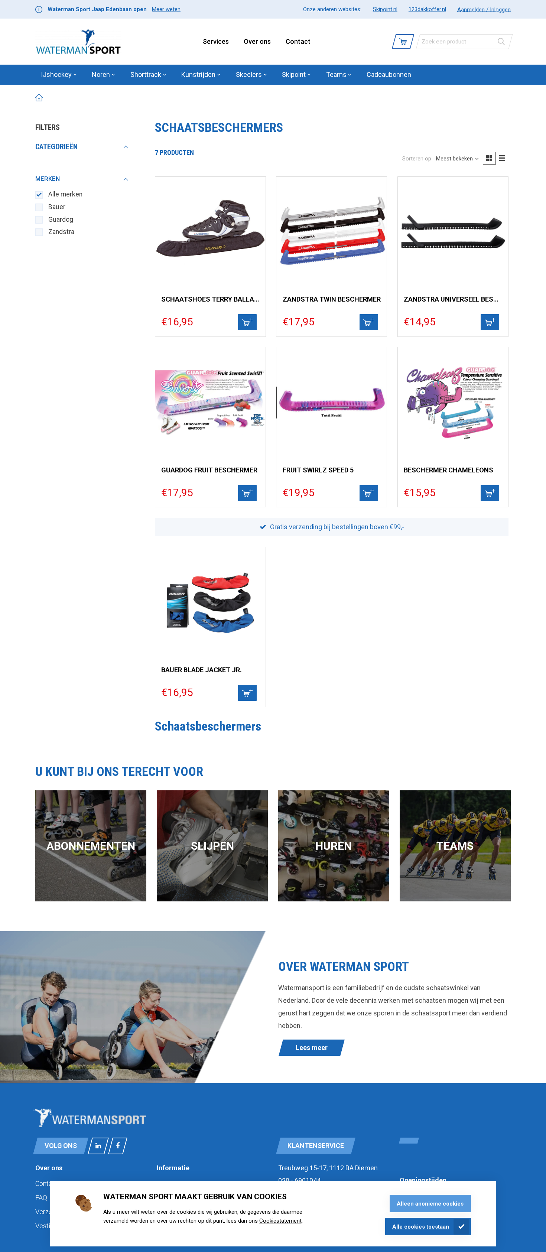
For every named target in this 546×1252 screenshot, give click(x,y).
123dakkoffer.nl (427, 9)
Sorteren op (416, 158)
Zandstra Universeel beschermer (453, 299)
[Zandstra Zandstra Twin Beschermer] (331, 232)
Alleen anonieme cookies (430, 1203)
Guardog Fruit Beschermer (209, 470)
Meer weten (166, 9)
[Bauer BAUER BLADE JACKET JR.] (210, 602)
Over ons (257, 41)
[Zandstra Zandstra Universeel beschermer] (453, 232)
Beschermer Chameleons (448, 470)
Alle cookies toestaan (420, 1226)
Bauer (56, 207)
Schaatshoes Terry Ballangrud (210, 299)
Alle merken (65, 194)
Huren (333, 845)
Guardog (60, 219)
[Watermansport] (78, 42)
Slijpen (212, 845)
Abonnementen (90, 845)
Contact (298, 41)
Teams (455, 845)
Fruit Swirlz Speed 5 (318, 470)
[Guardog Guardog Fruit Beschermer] (210, 402)
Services (216, 41)
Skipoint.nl (385, 9)
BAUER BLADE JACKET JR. (201, 670)
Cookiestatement (280, 1220)
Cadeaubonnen (389, 74)
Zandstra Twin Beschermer (332, 299)
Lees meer (312, 1047)
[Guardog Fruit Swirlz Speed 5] (331, 402)
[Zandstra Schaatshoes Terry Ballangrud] (210, 232)
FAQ (41, 1197)
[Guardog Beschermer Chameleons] (453, 402)
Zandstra (61, 231)
